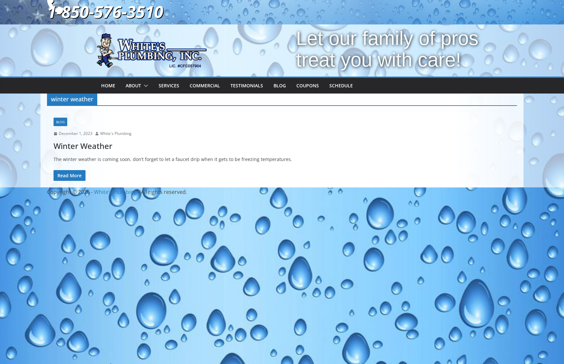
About (133, 85)
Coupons (307, 85)
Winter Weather (83, 145)
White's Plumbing (116, 133)
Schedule (341, 85)
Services (169, 85)
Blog (280, 85)
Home (108, 85)
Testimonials (246, 85)
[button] (144, 85)
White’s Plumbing (115, 192)
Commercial (205, 85)
